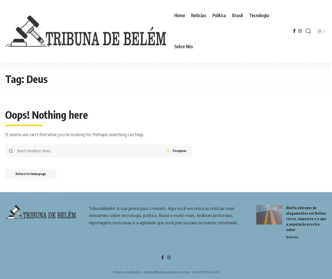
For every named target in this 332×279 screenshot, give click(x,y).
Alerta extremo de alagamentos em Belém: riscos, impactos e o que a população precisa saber (306, 219)
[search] (308, 31)
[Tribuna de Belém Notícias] (85, 31)
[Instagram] (300, 30)
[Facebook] (294, 30)
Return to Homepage (31, 174)
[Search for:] (90, 150)
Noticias (292, 237)
